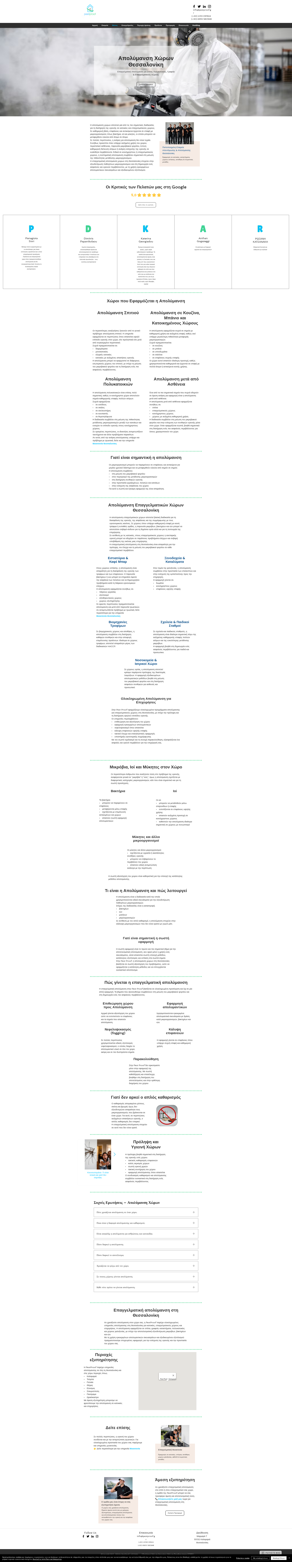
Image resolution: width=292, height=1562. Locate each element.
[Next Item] (114, 1154)
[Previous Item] (81, 1154)
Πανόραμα (91, 1394)
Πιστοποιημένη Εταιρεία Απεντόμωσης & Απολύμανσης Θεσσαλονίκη (176, 150)
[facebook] (194, 6)
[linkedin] (204, 6)
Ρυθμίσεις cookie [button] (242, 1558)
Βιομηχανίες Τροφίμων (118, 624)
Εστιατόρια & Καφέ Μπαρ (118, 560)
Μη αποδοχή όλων (260, 1558)
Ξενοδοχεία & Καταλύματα (174, 560)
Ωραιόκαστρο (93, 1397)
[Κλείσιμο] (289, 1558)
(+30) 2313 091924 (201, 16)
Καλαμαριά (91, 1376)
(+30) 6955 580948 (201, 19)
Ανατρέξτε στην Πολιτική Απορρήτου (47, 1559)
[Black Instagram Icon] (209, 6)
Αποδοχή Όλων (279, 1558)
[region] (179, 145)
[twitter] (199, 6)
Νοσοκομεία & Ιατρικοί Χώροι (146, 662)
